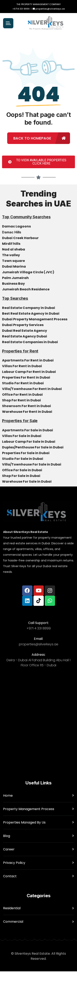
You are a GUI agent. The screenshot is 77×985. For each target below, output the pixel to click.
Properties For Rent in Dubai (26, 377)
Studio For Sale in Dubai (23, 458)
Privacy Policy (14, 862)
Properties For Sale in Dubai (26, 453)
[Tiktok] (38, 601)
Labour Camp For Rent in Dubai (29, 371)
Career (9, 849)
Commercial (13, 921)
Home (8, 795)
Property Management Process (28, 809)
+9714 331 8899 (21, 8)
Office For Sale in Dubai (22, 470)
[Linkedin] (27, 601)
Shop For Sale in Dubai (21, 475)
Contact (10, 876)
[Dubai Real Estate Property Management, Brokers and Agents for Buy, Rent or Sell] (45, 23)
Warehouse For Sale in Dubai (27, 481)
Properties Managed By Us (24, 822)
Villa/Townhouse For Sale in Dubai (32, 464)
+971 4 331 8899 (38, 628)
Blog (6, 835)
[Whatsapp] (50, 601)
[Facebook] (27, 590)
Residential (12, 908)
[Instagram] (50, 590)
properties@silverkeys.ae (50, 8)
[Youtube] (38, 590)
